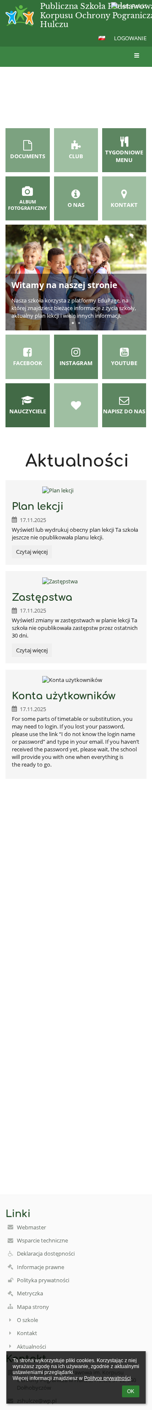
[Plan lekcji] (76, 490)
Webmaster (31, 1227)
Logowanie (130, 38)
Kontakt (27, 1333)
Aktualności (31, 1346)
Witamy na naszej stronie (64, 285)
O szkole (27, 1320)
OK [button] (130, 1391)
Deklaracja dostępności (46, 1253)
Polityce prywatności (107, 1378)
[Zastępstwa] (76, 581)
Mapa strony (33, 1307)
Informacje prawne (40, 1267)
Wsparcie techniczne (42, 1240)
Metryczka (30, 1293)
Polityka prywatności (43, 1280)
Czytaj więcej (32, 552)
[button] (101, 38)
